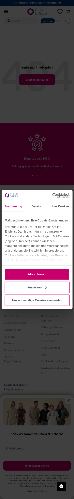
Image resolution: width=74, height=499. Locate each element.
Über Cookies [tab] (60, 206)
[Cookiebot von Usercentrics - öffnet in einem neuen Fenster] (52, 195)
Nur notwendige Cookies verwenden (37, 300)
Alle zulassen (37, 274)
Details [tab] (36, 206)
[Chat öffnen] (61, 486)
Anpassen (35, 287)
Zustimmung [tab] (13, 206)
